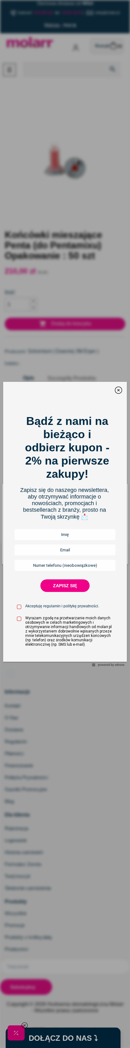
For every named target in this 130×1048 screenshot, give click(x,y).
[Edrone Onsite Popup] (65, 524)
